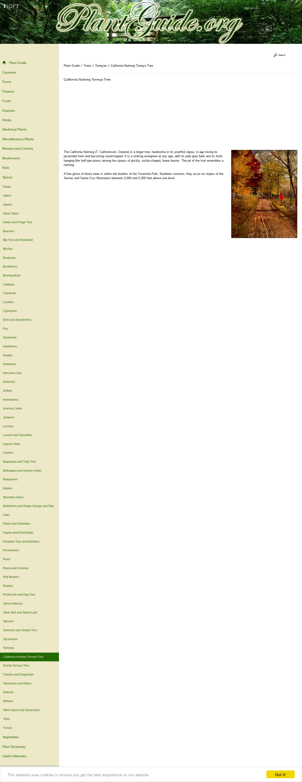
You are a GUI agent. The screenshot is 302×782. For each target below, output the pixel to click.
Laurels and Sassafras (17, 435)
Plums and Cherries (16, 568)
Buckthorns (10, 266)
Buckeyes (9, 257)
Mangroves (10, 479)
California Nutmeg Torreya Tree (23, 657)
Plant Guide (17, 63)
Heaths (7, 355)
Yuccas (7, 727)
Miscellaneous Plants (18, 139)
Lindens (8, 452)
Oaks (6, 515)
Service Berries (13, 603)
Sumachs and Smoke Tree (20, 630)
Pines (6, 559)
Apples (7, 204)
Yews (6, 718)
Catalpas (9, 284)
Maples (8, 488)
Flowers (8, 91)
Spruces (8, 621)
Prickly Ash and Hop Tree (19, 594)
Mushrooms (11, 158)
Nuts (5, 167)
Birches (8, 249)
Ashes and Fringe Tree (17, 222)
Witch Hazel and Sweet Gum (21, 710)
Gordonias (10, 337)
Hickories (9, 381)
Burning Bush (12, 275)
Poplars (8, 586)
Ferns (6, 82)
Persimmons (11, 550)
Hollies (7, 390)
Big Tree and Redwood (18, 240)
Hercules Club (12, 373)
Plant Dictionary (14, 747)
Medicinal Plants (14, 129)
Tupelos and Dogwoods (18, 674)
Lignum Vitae (11, 444)
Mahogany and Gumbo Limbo (22, 470)
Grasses (8, 110)
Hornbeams (10, 399)
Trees (6, 187)
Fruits (6, 101)
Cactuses (9, 72)
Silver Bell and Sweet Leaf (20, 612)
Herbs (6, 120)
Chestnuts (9, 293)
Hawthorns (10, 346)
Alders (7, 195)
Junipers (8, 417)
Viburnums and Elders (17, 683)
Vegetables (10, 737)
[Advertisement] (103, 117)
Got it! (280, 774)
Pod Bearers (11, 577)
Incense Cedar (12, 408)
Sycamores (10, 639)
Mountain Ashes (13, 497)
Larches (8, 426)
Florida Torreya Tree (16, 665)
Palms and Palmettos (16, 523)
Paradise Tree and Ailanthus (21, 541)
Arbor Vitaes (11, 213)
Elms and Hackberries (17, 319)
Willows (8, 701)
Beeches (8, 231)
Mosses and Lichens (17, 148)
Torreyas (8, 648)
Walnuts (8, 692)
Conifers (8, 302)
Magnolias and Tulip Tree (19, 461)
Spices (7, 177)
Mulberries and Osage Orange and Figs (28, 506)
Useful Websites (14, 756)
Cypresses (10, 311)
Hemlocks (9, 364)
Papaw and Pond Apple (18, 532)
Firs (5, 328)
